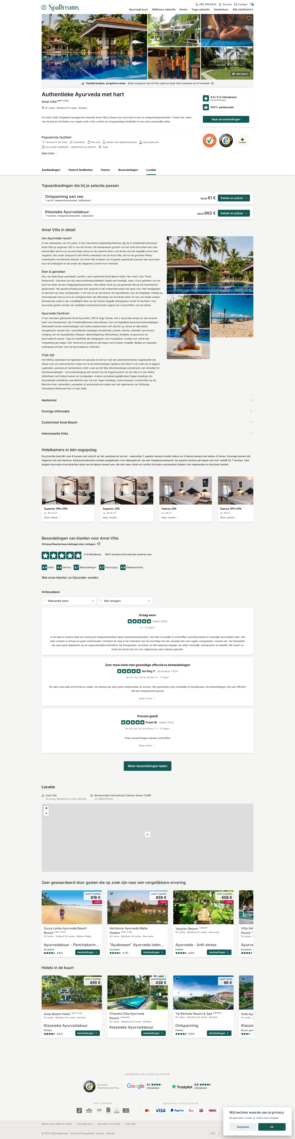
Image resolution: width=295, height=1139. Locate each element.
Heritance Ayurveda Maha (128, 930)
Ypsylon (191, 928)
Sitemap (110, 1133)
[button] (147, 835)
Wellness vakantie (163, 9)
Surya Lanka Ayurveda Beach (65, 930)
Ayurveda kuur (138, 9)
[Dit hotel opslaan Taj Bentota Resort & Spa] (177, 979)
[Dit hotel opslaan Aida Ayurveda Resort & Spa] (243, 979)
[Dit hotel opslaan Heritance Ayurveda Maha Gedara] (111, 893)
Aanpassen (243, 1127)
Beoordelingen (128, 170)
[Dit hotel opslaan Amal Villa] (249, 18)
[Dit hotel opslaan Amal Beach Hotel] (45, 979)
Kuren (183, 9)
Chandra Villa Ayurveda (126, 1016)
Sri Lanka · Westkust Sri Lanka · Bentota (66, 108)
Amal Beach (63, 1014)
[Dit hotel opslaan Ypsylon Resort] (177, 893)
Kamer (105, 170)
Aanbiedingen (51, 170)
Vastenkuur (221, 9)
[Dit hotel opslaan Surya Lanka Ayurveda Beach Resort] (45, 893)
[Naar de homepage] (61, 6)
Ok (271, 1127)
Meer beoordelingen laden (147, 766)
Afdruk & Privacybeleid (82, 1133)
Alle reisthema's (243, 9)
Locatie (151, 170)
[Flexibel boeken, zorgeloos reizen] (212, 83)
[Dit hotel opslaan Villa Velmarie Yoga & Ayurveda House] (243, 893)
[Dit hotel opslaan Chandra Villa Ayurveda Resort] (111, 979)
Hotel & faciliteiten (80, 170)
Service (100, 1133)
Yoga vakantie (200, 9)
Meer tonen (48, 153)
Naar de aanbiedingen (226, 119)
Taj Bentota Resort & (193, 1013)
